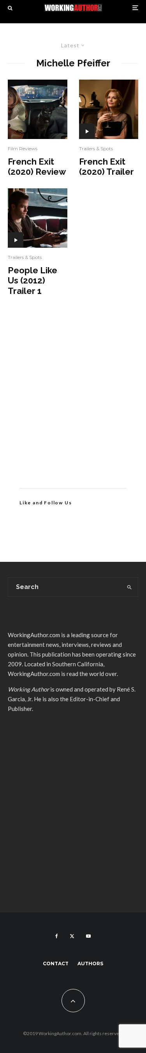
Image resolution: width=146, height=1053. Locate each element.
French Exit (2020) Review (37, 166)
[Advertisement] (73, 403)
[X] (72, 936)
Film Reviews (22, 148)
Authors (90, 963)
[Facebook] (56, 936)
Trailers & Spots (25, 257)
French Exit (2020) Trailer (106, 166)
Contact (56, 963)
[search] (129, 587)
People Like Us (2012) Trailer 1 (32, 280)
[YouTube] (88, 936)
